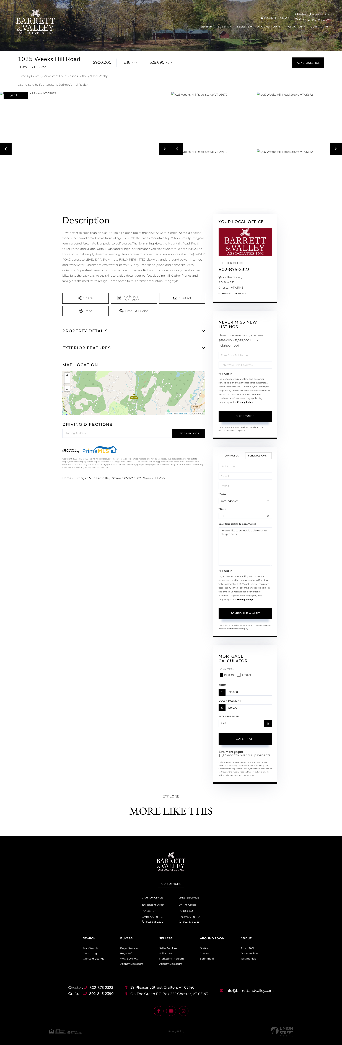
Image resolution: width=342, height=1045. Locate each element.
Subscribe (245, 416)
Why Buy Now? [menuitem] (129, 958)
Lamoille (102, 478)
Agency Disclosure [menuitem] (131, 963)
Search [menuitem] (206, 26)
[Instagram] (183, 1011)
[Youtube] (171, 1011)
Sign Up (283, 17)
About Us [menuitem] (295, 26)
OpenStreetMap (184, 413)
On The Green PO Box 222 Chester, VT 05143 (189, 910)
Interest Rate (229, 716)
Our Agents (239, 293)
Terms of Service (235, 628)
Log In (268, 17)
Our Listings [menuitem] (90, 953)
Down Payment (230, 700)
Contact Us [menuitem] (319, 26)
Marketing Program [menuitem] (171, 958)
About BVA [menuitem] (247, 948)
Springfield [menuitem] (207, 958)
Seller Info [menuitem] (165, 953)
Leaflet (169, 413)
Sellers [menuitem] (243, 26)
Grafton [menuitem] (204, 948)
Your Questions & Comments (237, 524)
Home (66, 478)
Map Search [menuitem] (90, 948)
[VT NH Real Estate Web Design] (282, 1031)
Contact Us (225, 293)
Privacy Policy (245, 402)
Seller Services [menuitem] (168, 948)
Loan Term (227, 669)
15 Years (246, 674)
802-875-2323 (320, 14)
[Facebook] (159, 1011)
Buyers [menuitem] (223, 26)
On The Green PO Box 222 (168, 994)
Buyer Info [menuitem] (126, 953)
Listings (80, 478)
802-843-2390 (320, 19)
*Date (222, 494)
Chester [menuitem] (204, 953)
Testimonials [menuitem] (248, 958)
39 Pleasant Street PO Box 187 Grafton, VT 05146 (153, 910)
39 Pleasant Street (161, 987)
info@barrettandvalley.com (250, 991)
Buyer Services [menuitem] (129, 948)
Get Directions (188, 433)
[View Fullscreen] (67, 388)
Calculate (245, 739)
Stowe (116, 478)
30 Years (229, 674)
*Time (222, 509)
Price (223, 685)
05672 (128, 478)
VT (91, 478)
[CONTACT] (308, 62)
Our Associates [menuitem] (250, 953)
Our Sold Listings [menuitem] (93, 958)
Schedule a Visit (258, 456)
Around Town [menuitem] (268, 26)
